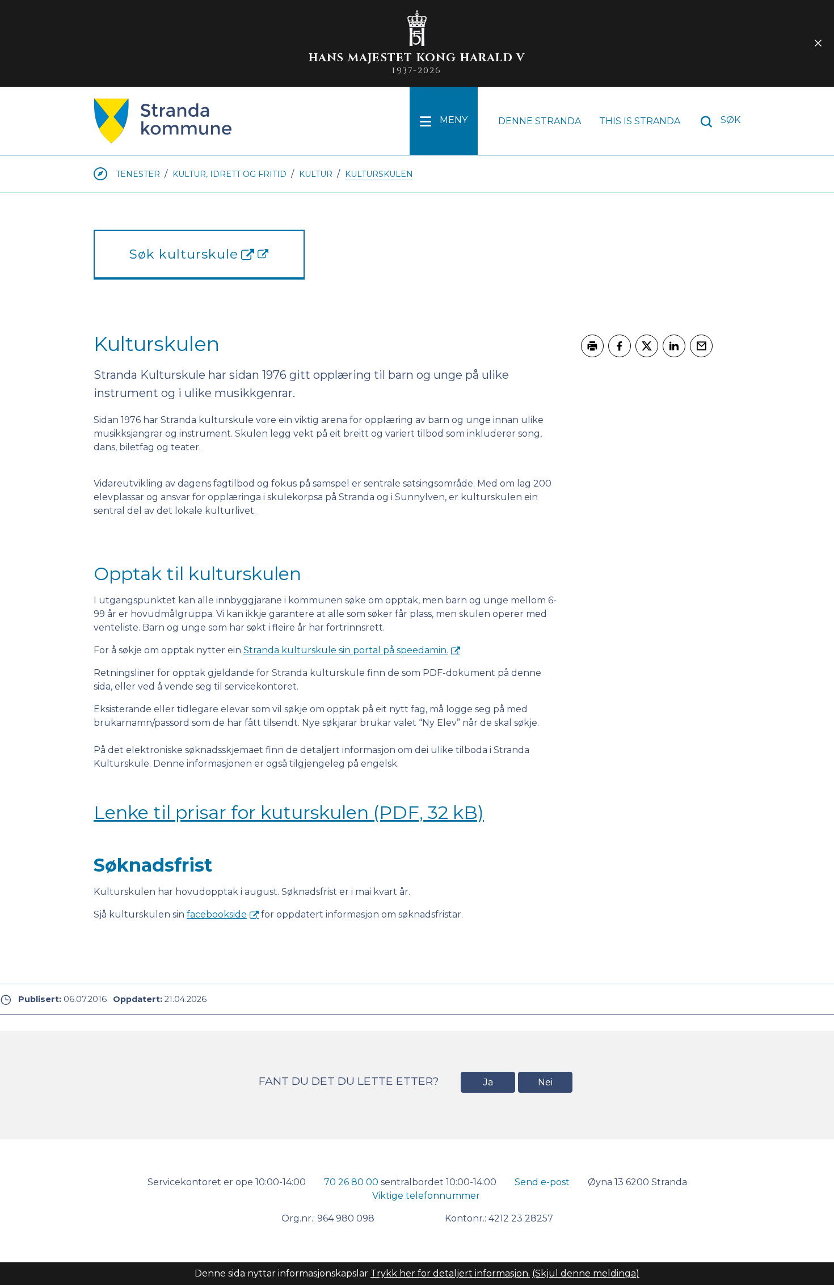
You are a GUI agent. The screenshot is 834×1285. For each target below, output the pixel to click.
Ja (488, 1082)
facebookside (217, 914)
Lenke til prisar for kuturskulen (289, 812)
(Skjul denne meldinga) (585, 1273)
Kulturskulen (379, 174)
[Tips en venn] (701, 346)
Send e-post (542, 1182)
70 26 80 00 (351, 1182)
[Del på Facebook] (619, 346)
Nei (545, 1082)
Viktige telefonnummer (426, 1195)
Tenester (138, 174)
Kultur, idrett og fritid (229, 174)
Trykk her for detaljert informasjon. (450, 1273)
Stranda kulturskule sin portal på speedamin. (345, 650)
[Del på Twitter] (646, 346)
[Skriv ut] (592, 346)
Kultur (315, 174)
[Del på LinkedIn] (674, 346)
